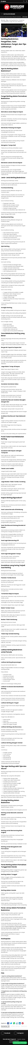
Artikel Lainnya (15, 1026)
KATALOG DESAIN (9, 14)
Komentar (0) (5, 1026)
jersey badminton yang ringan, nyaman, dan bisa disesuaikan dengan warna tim (14, 927)
